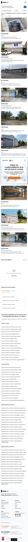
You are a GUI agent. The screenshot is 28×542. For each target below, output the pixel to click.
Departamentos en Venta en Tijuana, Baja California (13, 417)
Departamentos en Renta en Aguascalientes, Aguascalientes (11, 483)
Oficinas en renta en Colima (8, 308)
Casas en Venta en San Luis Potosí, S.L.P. (10, 355)
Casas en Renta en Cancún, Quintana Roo (11, 384)
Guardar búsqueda (7, 10)
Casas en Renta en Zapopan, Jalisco (9, 386)
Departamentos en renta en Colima (10, 300)
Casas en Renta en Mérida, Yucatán (9, 381)
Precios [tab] (13, 291)
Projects (2, 505)
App (16, 503)
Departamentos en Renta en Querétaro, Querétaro (13, 475)
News (16, 506)
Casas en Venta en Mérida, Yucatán (9, 341)
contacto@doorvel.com (20, 513)
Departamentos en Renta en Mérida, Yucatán (11, 464)
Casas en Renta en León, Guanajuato (9, 398)
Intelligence (3, 508)
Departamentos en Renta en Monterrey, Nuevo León (13, 450)
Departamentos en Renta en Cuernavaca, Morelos (12, 473)
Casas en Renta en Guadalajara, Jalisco (10, 374)
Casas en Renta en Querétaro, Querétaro (10, 393)
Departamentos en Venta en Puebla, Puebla (11, 419)
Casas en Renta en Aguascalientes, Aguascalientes (13, 400)
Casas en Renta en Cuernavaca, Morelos (10, 391)
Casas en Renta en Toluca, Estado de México (11, 388)
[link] (14, 28)
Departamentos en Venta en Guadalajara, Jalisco (12, 415)
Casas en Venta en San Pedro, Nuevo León (11, 331)
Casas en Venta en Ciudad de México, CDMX (11, 329)
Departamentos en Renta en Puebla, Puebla (11, 461)
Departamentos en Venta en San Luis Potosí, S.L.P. (12, 436)
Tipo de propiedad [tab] (5, 291)
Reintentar (14, 275)
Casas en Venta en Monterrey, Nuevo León (11, 327)
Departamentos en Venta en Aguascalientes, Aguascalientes (11, 441)
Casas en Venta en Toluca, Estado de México (11, 348)
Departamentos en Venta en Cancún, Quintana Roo (13, 424)
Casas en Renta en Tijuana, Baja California (10, 377)
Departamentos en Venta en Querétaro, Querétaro (13, 434)
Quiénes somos (18, 502)
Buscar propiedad (4, 502)
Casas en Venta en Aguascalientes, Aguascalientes (13, 359)
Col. (6, 16)
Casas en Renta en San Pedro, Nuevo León (10, 372)
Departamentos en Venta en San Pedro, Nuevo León (13, 412)
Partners (2, 506)
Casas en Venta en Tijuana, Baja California (11, 336)
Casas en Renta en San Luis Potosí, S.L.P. (10, 395)
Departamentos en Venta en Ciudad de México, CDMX (13, 410)
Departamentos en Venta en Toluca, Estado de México (13, 429)
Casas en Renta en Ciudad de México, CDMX (11, 370)
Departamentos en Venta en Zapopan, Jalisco (11, 427)
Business (3, 16)
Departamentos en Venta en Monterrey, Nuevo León (13, 408)
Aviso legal (3, 514)
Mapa (15, 539)
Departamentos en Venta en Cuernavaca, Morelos (12, 431)
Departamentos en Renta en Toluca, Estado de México (13, 471)
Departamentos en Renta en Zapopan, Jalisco (11, 468)
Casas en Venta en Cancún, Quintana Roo (11, 343)
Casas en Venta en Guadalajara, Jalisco (10, 334)
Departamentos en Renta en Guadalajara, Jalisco (12, 457)
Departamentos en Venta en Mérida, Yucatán (11, 422)
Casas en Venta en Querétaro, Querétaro (10, 352)
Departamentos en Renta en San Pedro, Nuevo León (13, 454)
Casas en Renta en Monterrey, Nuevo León (11, 367)
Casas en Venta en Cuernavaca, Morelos (10, 350)
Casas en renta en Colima (8, 296)
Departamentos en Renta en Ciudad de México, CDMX (13, 452)
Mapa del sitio (18, 508)
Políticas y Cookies (4, 516)
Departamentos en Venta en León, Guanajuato (12, 438)
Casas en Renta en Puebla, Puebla (9, 379)
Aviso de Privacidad (5, 513)
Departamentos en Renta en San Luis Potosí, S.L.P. (12, 478)
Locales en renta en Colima (8, 304)
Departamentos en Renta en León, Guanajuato (12, 480)
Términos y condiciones (6, 517)
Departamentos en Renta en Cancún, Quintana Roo (13, 466)
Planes (16, 505)
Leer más (25, 259)
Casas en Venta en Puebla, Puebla (9, 338)
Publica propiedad (4, 503)
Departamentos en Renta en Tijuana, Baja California (13, 459)
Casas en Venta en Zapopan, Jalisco (9, 345)
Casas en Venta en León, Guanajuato (9, 357)
